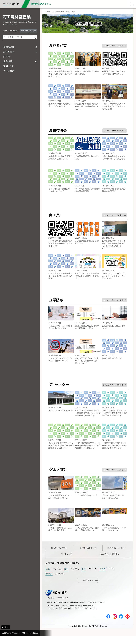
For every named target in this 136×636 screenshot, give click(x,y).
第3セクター (9, 66)
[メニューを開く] (132, 4)
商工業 (6, 56)
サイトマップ (66, 554)
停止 (6, 627)
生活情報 (56, 11)
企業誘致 (7, 61)
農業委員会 (8, 52)
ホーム (48, 11)
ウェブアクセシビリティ (109, 554)
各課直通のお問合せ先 (10, 633)
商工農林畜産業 (68, 11)
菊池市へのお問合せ (59, 548)
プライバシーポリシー (116, 548)
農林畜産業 (8, 47)
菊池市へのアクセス (88, 548)
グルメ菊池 (8, 71)
